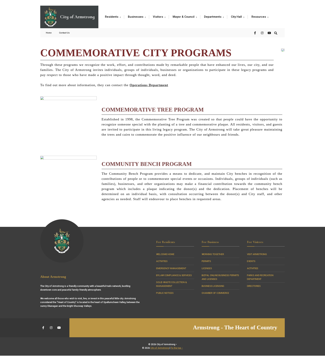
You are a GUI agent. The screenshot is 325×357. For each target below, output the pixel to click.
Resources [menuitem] (258, 16)
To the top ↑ (177, 348)
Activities (161, 261)
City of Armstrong (159, 348)
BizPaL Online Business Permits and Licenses (220, 277)
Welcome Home (165, 254)
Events (251, 261)
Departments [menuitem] (212, 16)
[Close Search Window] (104, 39)
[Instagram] (262, 32)
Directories (254, 286)
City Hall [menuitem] (236, 16)
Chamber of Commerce (215, 293)
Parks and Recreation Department (260, 277)
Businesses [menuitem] (135, 16)
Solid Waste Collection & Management (171, 284)
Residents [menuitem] (111, 16)
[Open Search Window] (275, 32)
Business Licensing (213, 286)
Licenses (207, 268)
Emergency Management (171, 268)
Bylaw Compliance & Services (174, 275)
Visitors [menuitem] (158, 16)
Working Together (213, 254)
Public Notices (164, 293)
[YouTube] (269, 32)
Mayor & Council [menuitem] (183, 16)
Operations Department (149, 85)
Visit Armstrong (257, 254)
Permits (206, 261)
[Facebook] (255, 32)
